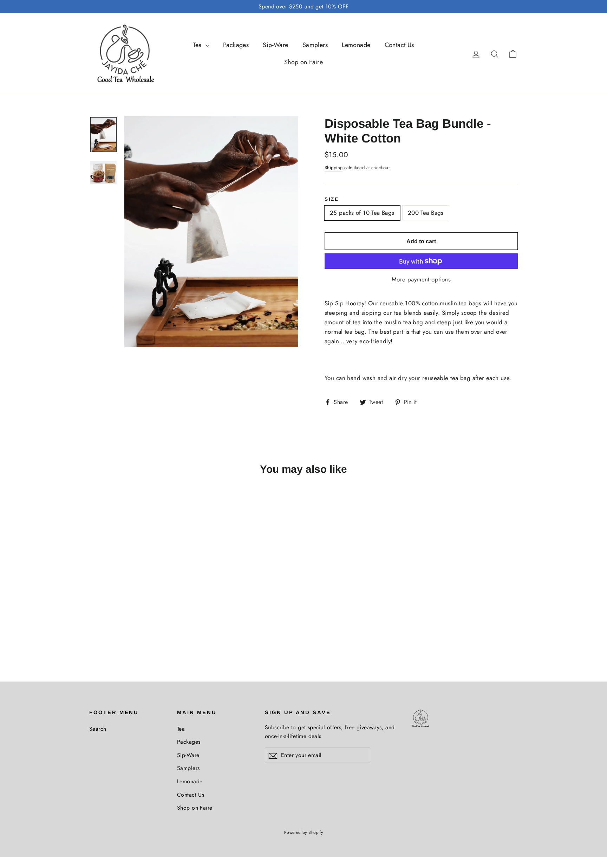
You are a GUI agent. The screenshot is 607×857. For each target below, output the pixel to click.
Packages (236, 44)
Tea (198, 44)
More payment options (421, 279)
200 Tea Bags (426, 212)
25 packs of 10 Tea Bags (362, 212)
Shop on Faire (303, 62)
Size (332, 199)
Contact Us (399, 44)
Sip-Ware (275, 44)
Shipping (333, 167)
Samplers (315, 44)
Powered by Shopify (303, 832)
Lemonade (356, 44)
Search (97, 729)
